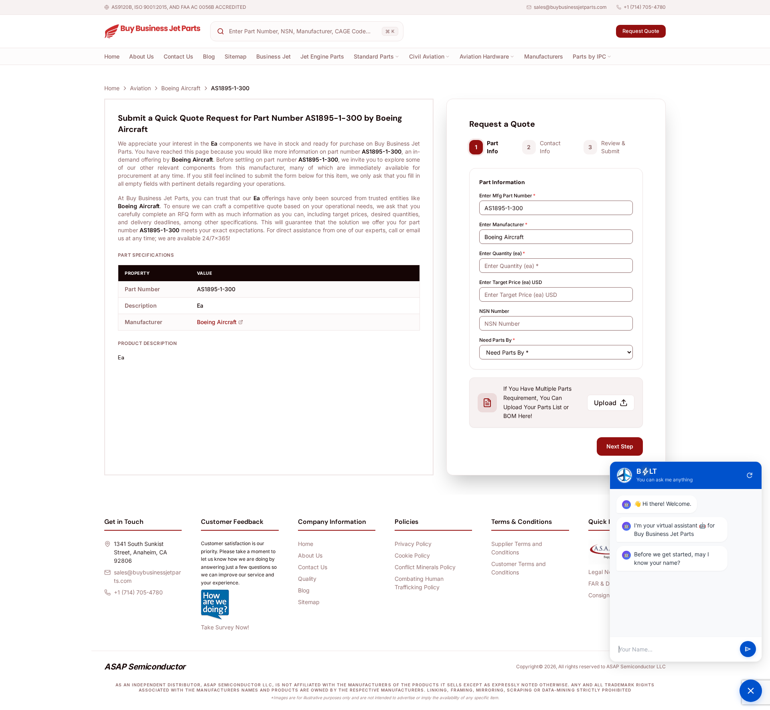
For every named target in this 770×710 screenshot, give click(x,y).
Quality (307, 578)
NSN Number (494, 311)
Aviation (140, 88)
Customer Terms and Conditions (518, 568)
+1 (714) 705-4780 (645, 7)
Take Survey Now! (225, 627)
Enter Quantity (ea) (502, 253)
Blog (209, 56)
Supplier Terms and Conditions (516, 548)
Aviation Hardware (484, 56)
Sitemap (236, 56)
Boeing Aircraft (181, 88)
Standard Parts (374, 56)
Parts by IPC (589, 56)
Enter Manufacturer (503, 224)
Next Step (619, 446)
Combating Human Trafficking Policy (419, 582)
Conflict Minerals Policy (425, 567)
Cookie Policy (412, 555)
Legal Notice (605, 571)
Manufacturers (543, 56)
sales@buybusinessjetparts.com (570, 7)
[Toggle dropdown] (397, 56)
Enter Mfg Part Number (507, 196)
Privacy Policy (413, 543)
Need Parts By (497, 340)
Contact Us (178, 56)
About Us (141, 56)
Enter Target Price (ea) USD (510, 282)
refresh (750, 475)
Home (112, 56)
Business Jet (273, 56)
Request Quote (640, 31)
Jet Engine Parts (322, 56)
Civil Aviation (426, 56)
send (748, 649)
